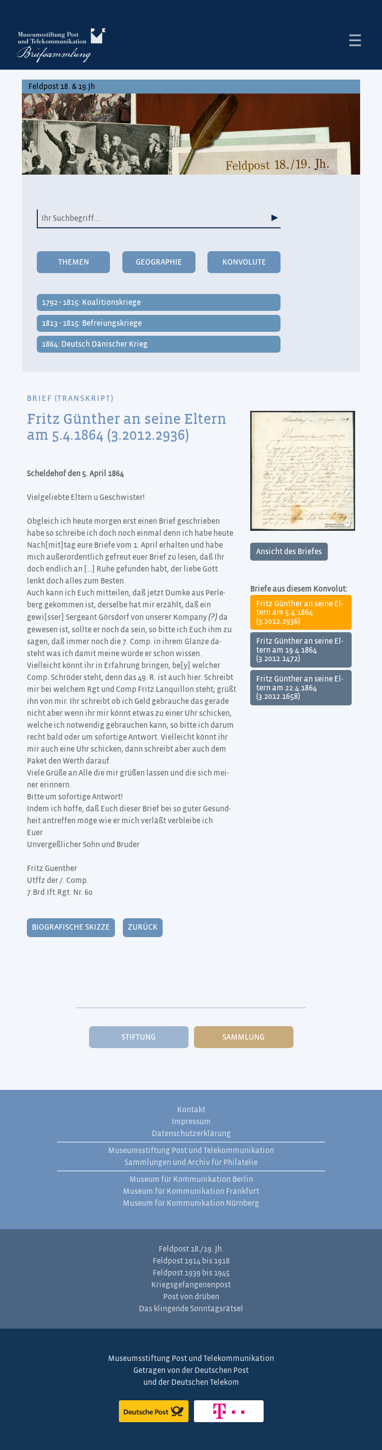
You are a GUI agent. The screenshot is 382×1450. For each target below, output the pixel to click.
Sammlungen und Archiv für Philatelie (191, 1162)
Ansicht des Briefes (289, 552)
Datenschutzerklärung (191, 1134)
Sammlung (243, 1037)
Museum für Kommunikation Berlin (191, 1179)
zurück (143, 927)
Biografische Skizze (71, 927)
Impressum (191, 1122)
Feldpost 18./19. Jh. (191, 1249)
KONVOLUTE (244, 262)
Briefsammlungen (61, 47)
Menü (355, 40)
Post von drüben (191, 1297)
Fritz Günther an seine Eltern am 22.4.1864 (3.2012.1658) (299, 687)
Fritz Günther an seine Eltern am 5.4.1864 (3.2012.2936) (299, 612)
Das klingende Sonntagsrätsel (191, 1309)
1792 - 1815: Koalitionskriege (91, 302)
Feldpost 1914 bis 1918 (191, 1261)
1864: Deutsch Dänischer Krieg (95, 344)
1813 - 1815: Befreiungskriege (92, 323)
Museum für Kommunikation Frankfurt (191, 1191)
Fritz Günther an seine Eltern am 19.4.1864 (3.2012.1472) (299, 650)
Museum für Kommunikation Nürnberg (191, 1203)
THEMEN (73, 262)
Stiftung (138, 1037)
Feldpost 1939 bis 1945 (191, 1273)
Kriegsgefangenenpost (191, 1285)
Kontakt (191, 1110)
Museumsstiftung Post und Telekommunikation (191, 1151)
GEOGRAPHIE (159, 262)
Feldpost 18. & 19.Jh (61, 87)
